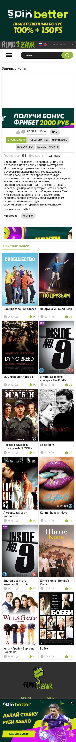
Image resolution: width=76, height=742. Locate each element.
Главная (26, 698)
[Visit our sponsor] (38, 118)
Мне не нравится (23, 132)
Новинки (50, 698)
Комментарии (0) (48, 146)
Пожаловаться (39, 140)
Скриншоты (59, 140)
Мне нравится (18, 132)
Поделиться (25, 146)
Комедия (28, 215)
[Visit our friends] (38, 233)
